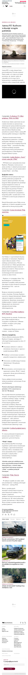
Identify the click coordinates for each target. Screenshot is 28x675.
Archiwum (4, 642)
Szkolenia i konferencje (7, 651)
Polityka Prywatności (18, 628)
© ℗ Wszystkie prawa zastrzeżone (10, 510)
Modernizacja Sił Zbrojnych (9, 22)
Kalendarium (17, 653)
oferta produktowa (6, 655)
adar (11, 6)
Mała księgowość (18, 642)
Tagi (23, 519)
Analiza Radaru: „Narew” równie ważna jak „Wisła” (14, 158)
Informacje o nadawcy (19, 632)
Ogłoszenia (4, 639)
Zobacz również (5, 519)
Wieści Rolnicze (17, 645)
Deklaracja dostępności (19, 634)
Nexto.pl (16, 641)
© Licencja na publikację (7, 509)
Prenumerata (5, 641)
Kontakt (4, 629)
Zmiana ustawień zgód (19, 629)
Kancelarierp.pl (17, 644)
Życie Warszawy (17, 646)
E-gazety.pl (16, 639)
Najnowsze (18, 519)
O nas (3, 628)
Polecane (12, 519)
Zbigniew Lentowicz (6, 66)
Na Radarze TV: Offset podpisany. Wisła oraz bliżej (12, 117)
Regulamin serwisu (18, 631)
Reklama (4, 638)
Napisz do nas (5, 631)
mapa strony (5, 653)
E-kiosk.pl (16, 638)
